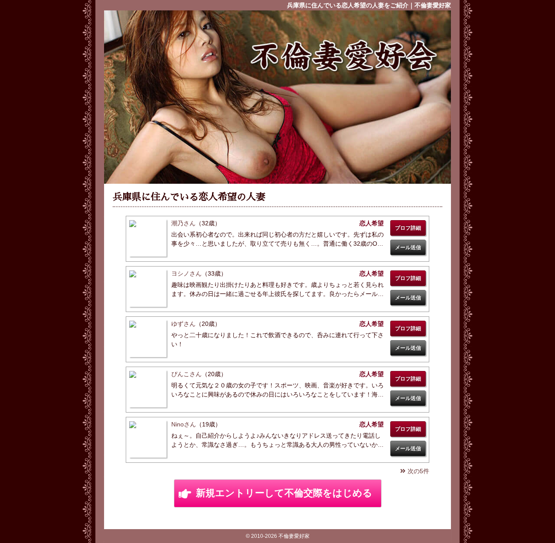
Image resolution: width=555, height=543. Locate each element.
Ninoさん (183, 424)
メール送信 (408, 247)
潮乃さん (183, 223)
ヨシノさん (186, 273)
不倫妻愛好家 (342, 56)
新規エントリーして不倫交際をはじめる (284, 493)
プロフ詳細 (408, 228)
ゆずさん (183, 323)
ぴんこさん (186, 374)
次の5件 (418, 471)
